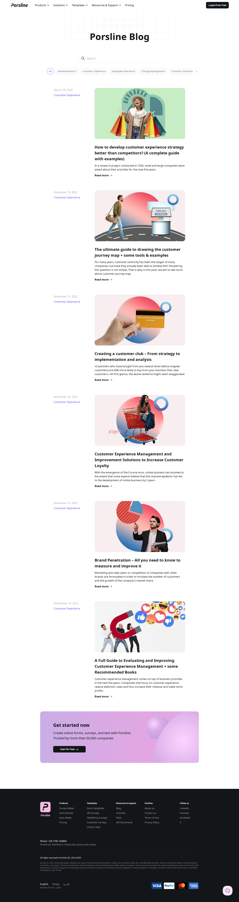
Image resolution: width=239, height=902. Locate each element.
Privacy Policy (152, 822)
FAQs (119, 817)
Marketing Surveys (97, 817)
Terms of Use (152, 817)
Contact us (150, 812)
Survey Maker (66, 808)
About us (149, 808)
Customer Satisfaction (183, 71)
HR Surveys (93, 812)
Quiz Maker (65, 817)
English (44, 884)
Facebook (185, 817)
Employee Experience (123, 71)
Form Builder (66, 812)
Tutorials (121, 812)
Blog (118, 808)
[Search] (83, 58)
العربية (66, 884)
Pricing (129, 5)
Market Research (67, 71)
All (50, 71)
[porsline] (19, 5)
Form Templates (95, 808)
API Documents (124, 822)
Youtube (184, 812)
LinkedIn (184, 808)
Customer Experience (94, 71)
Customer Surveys (97, 822)
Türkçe (55, 884)
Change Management (153, 71)
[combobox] (42, 5)
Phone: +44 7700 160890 (53, 841)
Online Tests (93, 827)
